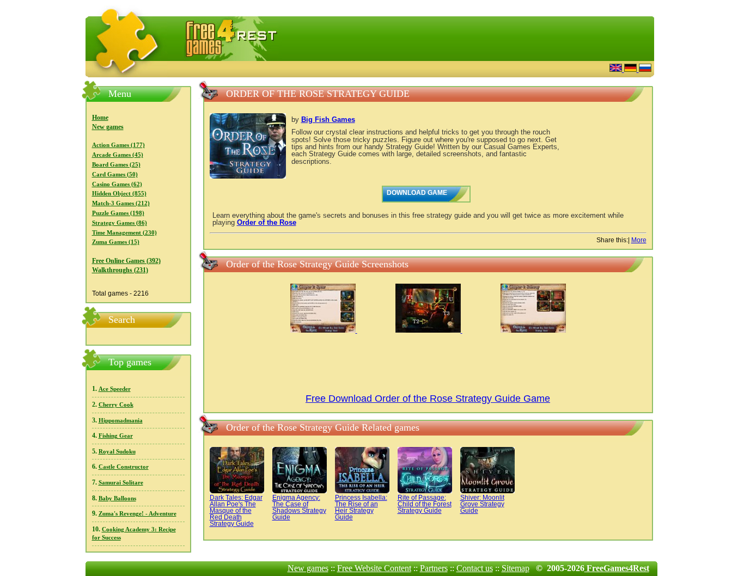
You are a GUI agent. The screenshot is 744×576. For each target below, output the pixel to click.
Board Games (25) (116, 165)
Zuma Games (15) (115, 242)
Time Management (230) (124, 233)
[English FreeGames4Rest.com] (616, 68)
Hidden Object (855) (119, 194)
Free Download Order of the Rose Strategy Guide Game (428, 398)
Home (100, 117)
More (639, 240)
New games (108, 127)
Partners (434, 568)
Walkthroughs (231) (120, 270)
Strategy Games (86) (119, 223)
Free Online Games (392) (126, 261)
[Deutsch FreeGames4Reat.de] (631, 68)
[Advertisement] (467, 68)
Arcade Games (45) (117, 155)
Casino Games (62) (117, 184)
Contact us (474, 568)
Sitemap (515, 568)
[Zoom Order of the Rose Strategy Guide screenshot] (323, 330)
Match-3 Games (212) (121, 203)
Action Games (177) (118, 145)
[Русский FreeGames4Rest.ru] (645, 68)
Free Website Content (374, 568)
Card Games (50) (115, 174)
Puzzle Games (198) (118, 213)
